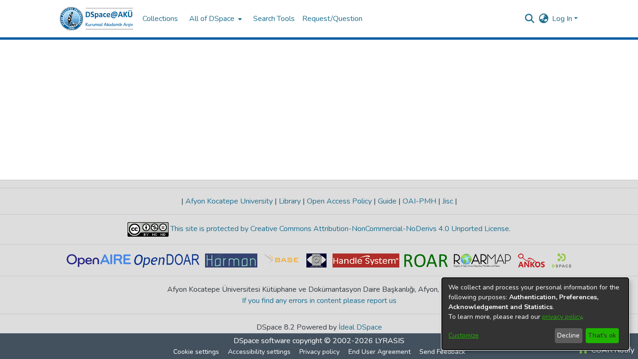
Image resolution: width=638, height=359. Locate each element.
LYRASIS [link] (389, 341)
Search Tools (274, 19)
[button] (96, 18)
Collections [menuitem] (160, 19)
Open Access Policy (339, 201)
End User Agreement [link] (379, 351)
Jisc (447, 201)
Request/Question (332, 19)
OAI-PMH (419, 201)
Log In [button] (563, 19)
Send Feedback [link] (442, 351)
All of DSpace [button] (211, 19)
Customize (463, 335)
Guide (387, 201)
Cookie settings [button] (196, 351)
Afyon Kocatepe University (229, 201)
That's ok (602, 335)
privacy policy (562, 316)
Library (290, 201)
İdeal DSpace (360, 327)
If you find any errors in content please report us (319, 301)
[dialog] (535, 314)
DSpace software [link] (262, 341)
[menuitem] (214, 18)
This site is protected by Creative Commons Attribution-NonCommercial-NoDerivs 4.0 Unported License (339, 229)
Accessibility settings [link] (259, 351)
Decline (568, 335)
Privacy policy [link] (319, 351)
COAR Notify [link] (611, 350)
